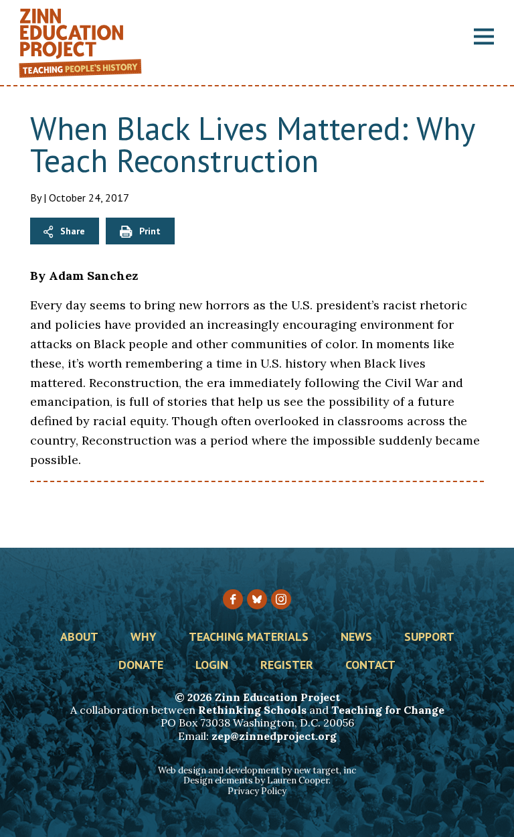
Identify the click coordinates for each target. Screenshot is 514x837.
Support (429, 637)
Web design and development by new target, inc (257, 770)
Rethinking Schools (252, 709)
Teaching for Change (387, 709)
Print (150, 231)
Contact (370, 665)
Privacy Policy (257, 791)
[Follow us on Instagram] (281, 599)
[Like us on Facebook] (233, 599)
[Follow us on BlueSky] (257, 599)
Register (286, 665)
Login (211, 665)
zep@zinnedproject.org (274, 736)
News (356, 637)
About (79, 637)
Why (144, 637)
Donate (140, 665)
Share (72, 231)
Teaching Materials (249, 637)
